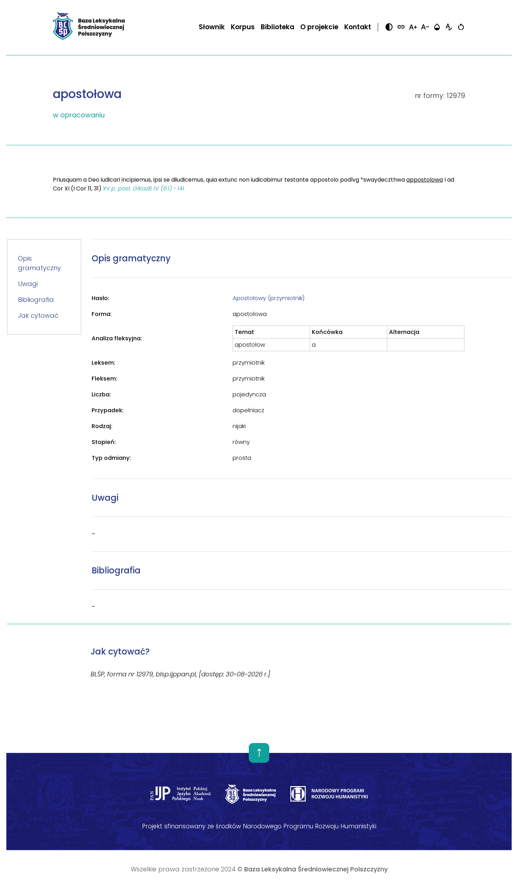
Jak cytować (38, 315)
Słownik (212, 27)
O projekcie (319, 27)
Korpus (243, 27)
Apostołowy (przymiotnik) (269, 298)
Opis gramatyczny (39, 263)
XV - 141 (143, 188)
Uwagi (28, 283)
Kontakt (357, 27)
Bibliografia (36, 299)
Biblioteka (277, 27)
